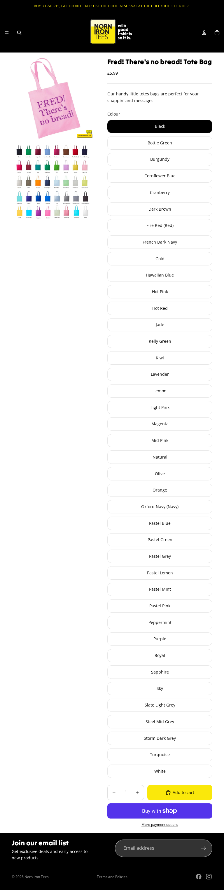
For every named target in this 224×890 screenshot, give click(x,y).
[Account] (204, 32)
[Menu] (6, 32)
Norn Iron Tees (36, 876)
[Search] (19, 32)
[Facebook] (198, 876)
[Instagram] (208, 876)
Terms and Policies (112, 876)
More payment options (159, 824)
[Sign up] (203, 848)
